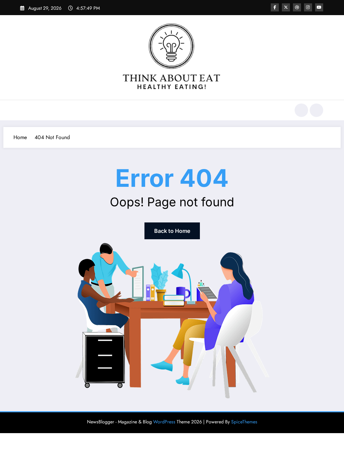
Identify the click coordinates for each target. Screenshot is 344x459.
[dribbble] (297, 7)
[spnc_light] (316, 110)
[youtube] (319, 7)
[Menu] (25, 110)
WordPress (164, 421)
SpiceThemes (244, 421)
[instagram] (308, 7)
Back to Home (172, 230)
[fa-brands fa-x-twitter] (286, 7)
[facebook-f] (275, 7)
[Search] (301, 110)
